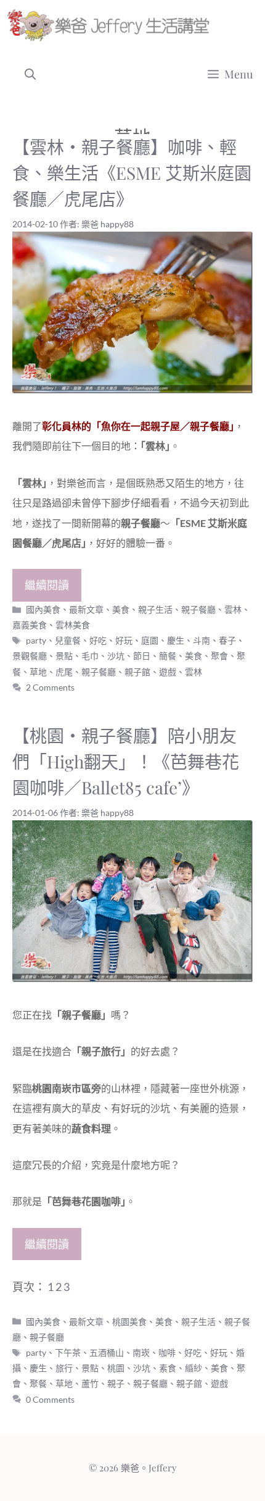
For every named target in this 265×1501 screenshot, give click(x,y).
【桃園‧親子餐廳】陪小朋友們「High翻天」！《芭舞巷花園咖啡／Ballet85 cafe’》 (125, 761)
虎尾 (64, 671)
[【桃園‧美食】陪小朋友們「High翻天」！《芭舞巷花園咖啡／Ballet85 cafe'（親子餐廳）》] (132, 978)
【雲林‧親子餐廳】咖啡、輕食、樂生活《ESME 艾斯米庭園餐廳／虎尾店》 (131, 172)
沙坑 (115, 655)
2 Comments (50, 687)
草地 (38, 671)
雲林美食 (72, 625)
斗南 (201, 640)
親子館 (137, 671)
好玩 (123, 640)
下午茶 (68, 1352)
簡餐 (167, 655)
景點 (64, 655)
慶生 (175, 640)
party (36, 640)
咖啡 (167, 1352)
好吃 (98, 640)
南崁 (141, 1352)
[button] (30, 74)
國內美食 (43, 609)
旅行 (64, 1368)
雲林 (193, 671)
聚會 (219, 655)
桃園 (115, 1368)
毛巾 (90, 655)
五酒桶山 (106, 1352)
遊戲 (167, 671)
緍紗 (193, 1368)
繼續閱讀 (47, 585)
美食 (120, 609)
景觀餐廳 (29, 655)
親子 (115, 1383)
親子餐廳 (198, 609)
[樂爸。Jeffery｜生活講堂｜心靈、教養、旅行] (110, 24)
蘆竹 (90, 1383)
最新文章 (86, 609)
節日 (141, 655)
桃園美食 (129, 1321)
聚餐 (38, 1383)
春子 (227, 640)
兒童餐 (68, 640)
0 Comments (50, 1399)
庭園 (149, 640)
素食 (167, 1368)
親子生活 (155, 609)
